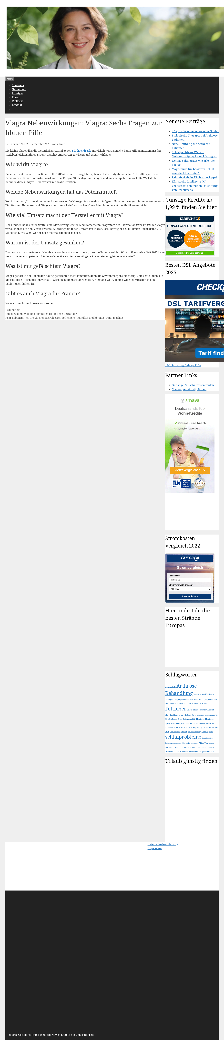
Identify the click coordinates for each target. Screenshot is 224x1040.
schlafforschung (194, 732)
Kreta (180, 719)
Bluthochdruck (81, 150)
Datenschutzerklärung (163, 844)
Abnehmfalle (170, 687)
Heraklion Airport (206, 710)
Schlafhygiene (207, 732)
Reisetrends (175, 732)
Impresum (155, 848)
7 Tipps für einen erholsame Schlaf (195, 131)
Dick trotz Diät (176, 703)
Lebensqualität (189, 719)
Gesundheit (19, 89)
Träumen (210, 747)
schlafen (184, 732)
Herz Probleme (171, 715)
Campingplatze (206, 699)
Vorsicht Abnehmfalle (189, 751)
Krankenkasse (171, 719)
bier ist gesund (199, 694)
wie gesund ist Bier (206, 751)
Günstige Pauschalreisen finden (193, 385)
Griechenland (192, 710)
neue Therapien (177, 723)
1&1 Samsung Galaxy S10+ (183, 365)
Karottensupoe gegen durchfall (204, 715)
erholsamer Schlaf (199, 703)
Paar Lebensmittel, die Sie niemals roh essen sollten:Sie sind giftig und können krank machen (64, 318)
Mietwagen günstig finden (189, 389)
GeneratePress (85, 1035)
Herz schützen (185, 715)
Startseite (18, 85)
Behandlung (179, 693)
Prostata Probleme (184, 727)
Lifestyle (17, 93)
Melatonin (200, 719)
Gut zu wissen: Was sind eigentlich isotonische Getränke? (41, 314)
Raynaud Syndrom (200, 727)
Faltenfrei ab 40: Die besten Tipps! (194, 177)
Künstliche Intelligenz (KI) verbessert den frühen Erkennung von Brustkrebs (195, 186)
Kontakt (17, 105)
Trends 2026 (200, 747)
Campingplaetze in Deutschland (186, 699)
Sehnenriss (186, 743)
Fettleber (175, 708)
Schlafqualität (207, 738)
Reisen (16, 97)
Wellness (17, 101)
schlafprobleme (183, 736)
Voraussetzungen (172, 751)
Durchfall (187, 703)
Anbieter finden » (190, 596)
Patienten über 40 (200, 723)
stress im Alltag (197, 743)
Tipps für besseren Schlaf (184, 747)
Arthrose (186, 686)
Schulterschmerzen (173, 743)
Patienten (188, 723)
